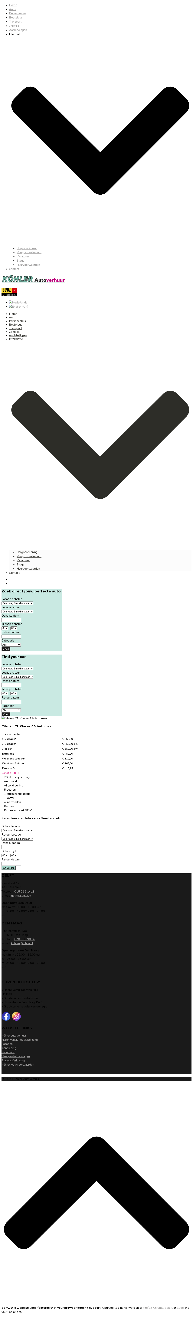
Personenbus (17, 13)
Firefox (147, 1308)
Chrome (158, 1308)
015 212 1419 (24, 892)
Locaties (7, 1044)
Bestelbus (16, 17)
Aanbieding (9, 1048)
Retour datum (11, 859)
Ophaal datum (11, 843)
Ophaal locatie (11, 826)
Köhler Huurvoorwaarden (18, 1065)
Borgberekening (27, 248)
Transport (15, 22)
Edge (180, 1308)
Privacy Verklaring (13, 1060)
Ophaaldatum (10, 616)
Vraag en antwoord (29, 252)
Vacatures (23, 256)
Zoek (6, 648)
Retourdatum (10, 632)
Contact (14, 269)
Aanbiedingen (18, 30)
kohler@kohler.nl (22, 943)
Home (13, 5)
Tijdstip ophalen (12, 624)
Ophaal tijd (9, 851)
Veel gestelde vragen (16, 1056)
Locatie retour (11, 607)
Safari (168, 1308)
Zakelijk (14, 26)
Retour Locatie (11, 835)
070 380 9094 (24, 939)
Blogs (20, 261)
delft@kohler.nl (21, 896)
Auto (12, 9)
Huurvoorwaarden (28, 265)
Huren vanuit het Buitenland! (20, 1040)
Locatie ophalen (12, 599)
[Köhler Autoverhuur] (34, 282)
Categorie (8, 640)
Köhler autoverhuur (14, 1036)
